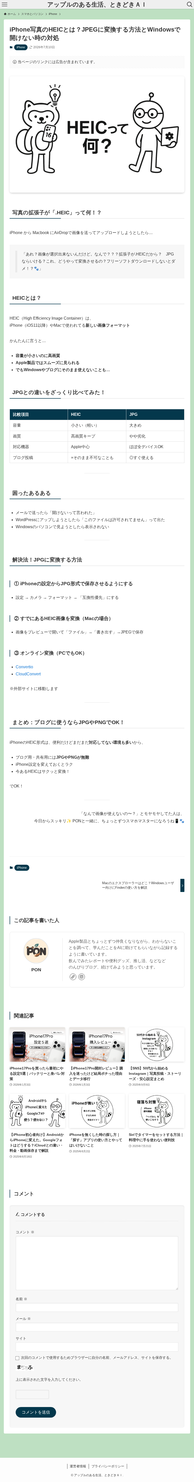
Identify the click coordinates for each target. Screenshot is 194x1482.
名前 (21, 1299)
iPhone (21, 47)
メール (23, 1319)
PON (36, 969)
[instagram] (81, 977)
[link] (73, 977)
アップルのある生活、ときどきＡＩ (97, 5)
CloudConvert (28, 674)
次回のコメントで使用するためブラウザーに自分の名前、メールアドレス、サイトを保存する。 (97, 1358)
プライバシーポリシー (107, 1466)
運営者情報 (78, 1466)
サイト (21, 1338)
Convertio (24, 667)
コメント (25, 1232)
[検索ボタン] (189, 4)
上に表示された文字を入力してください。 (49, 1379)
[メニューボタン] (4, 4)
